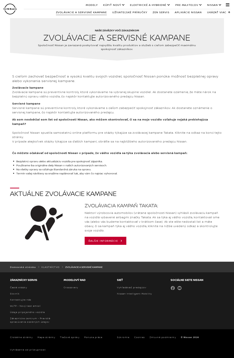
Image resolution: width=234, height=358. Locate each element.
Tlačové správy (70, 337)
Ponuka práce (93, 337)
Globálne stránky (21, 337)
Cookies (139, 337)
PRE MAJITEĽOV (186, 5)
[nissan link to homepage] (10, 9)
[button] (227, 5)
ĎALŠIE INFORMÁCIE (103, 240)
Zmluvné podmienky (163, 337)
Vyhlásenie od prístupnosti (28, 349)
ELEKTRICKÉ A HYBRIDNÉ (148, 5)
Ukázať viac (217, 12)
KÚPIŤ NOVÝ (112, 5)
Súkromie (123, 337)
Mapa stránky (46, 337)
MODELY (92, 5)
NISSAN (212, 5)
